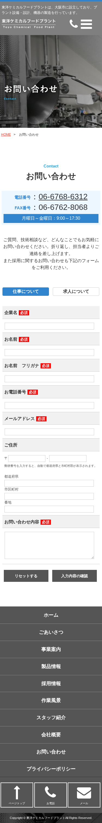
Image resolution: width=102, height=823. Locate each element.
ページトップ (17, 803)
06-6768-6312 (63, 196)
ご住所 (10, 445)
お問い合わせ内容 (27, 522)
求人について (76, 291)
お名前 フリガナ (27, 365)
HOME (6, 134)
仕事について (26, 291)
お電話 (51, 803)
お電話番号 (20, 392)
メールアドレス (24, 418)
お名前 (16, 339)
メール (84, 803)
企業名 (16, 312)
